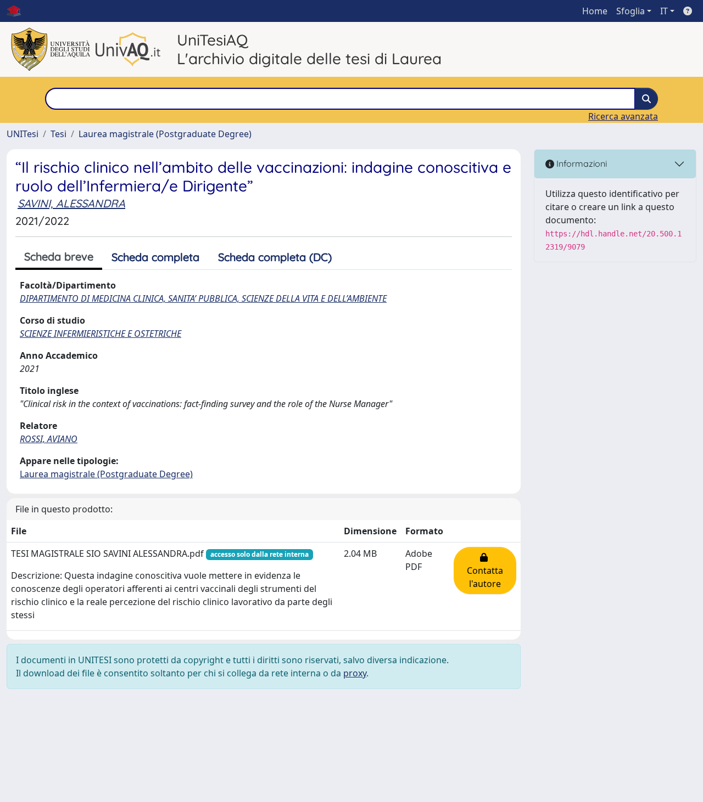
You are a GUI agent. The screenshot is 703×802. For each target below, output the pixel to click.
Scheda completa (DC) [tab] (275, 257)
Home (594, 11)
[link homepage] (18, 11)
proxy (354, 673)
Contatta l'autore (485, 570)
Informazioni (580, 163)
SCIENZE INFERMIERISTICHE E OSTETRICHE (100, 333)
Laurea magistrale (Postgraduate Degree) (165, 134)
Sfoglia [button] (630, 11)
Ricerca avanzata (623, 116)
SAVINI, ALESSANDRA (71, 203)
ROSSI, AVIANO (48, 439)
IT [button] (664, 11)
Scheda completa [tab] (155, 257)
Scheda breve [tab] (58, 256)
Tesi (58, 134)
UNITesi (22, 134)
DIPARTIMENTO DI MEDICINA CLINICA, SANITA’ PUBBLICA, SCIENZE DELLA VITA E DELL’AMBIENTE (203, 298)
